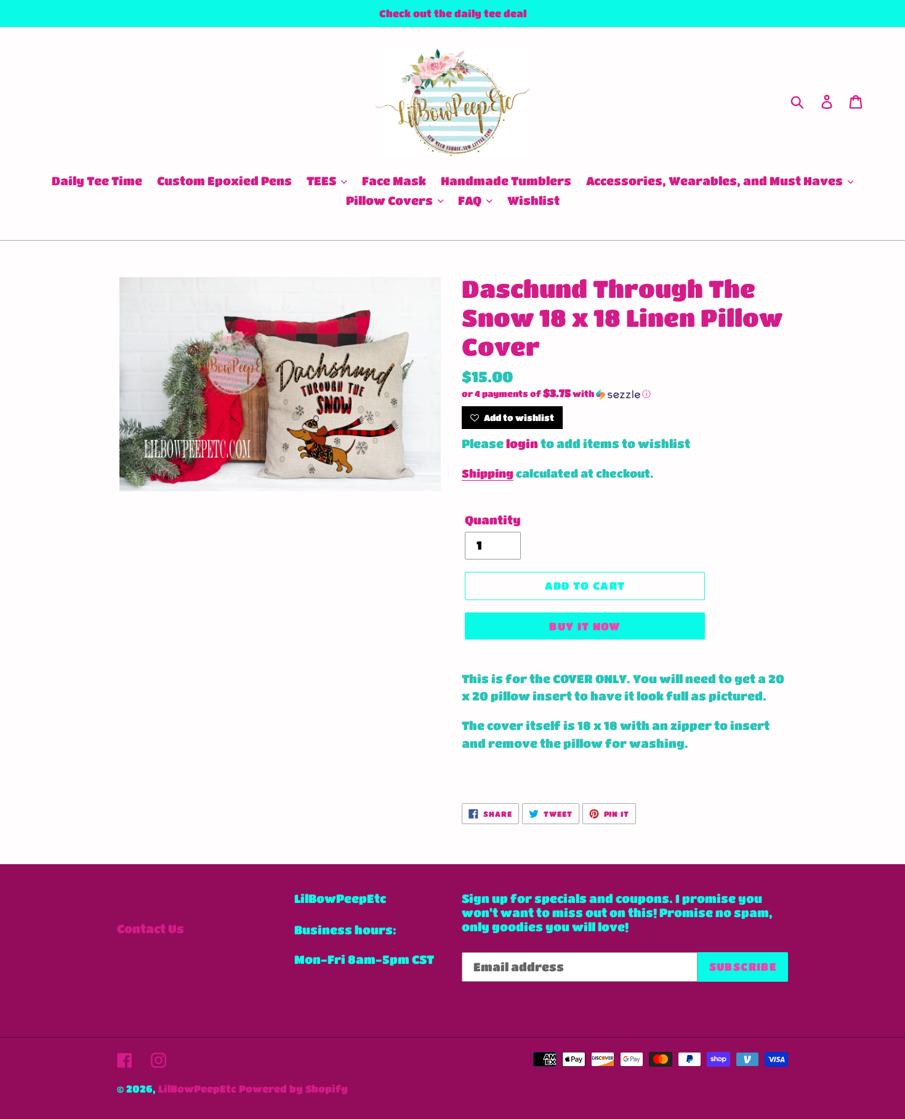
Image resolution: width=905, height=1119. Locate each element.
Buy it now (585, 626)
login (522, 443)
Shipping (487, 473)
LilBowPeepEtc (197, 1088)
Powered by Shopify (293, 1088)
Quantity (493, 519)
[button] (625, 394)
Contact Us (150, 928)
